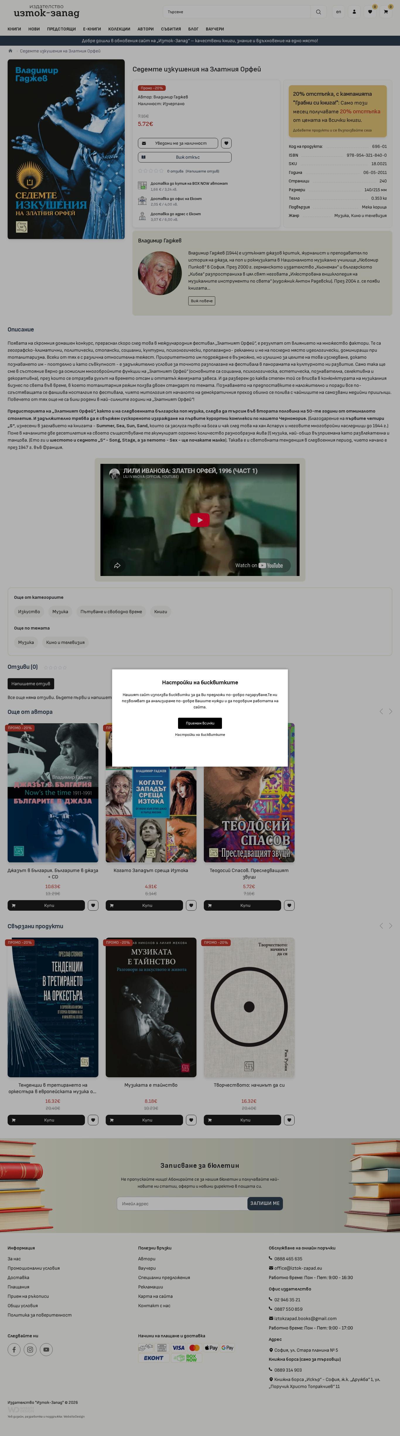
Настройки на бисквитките (200, 734)
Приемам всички (200, 723)
